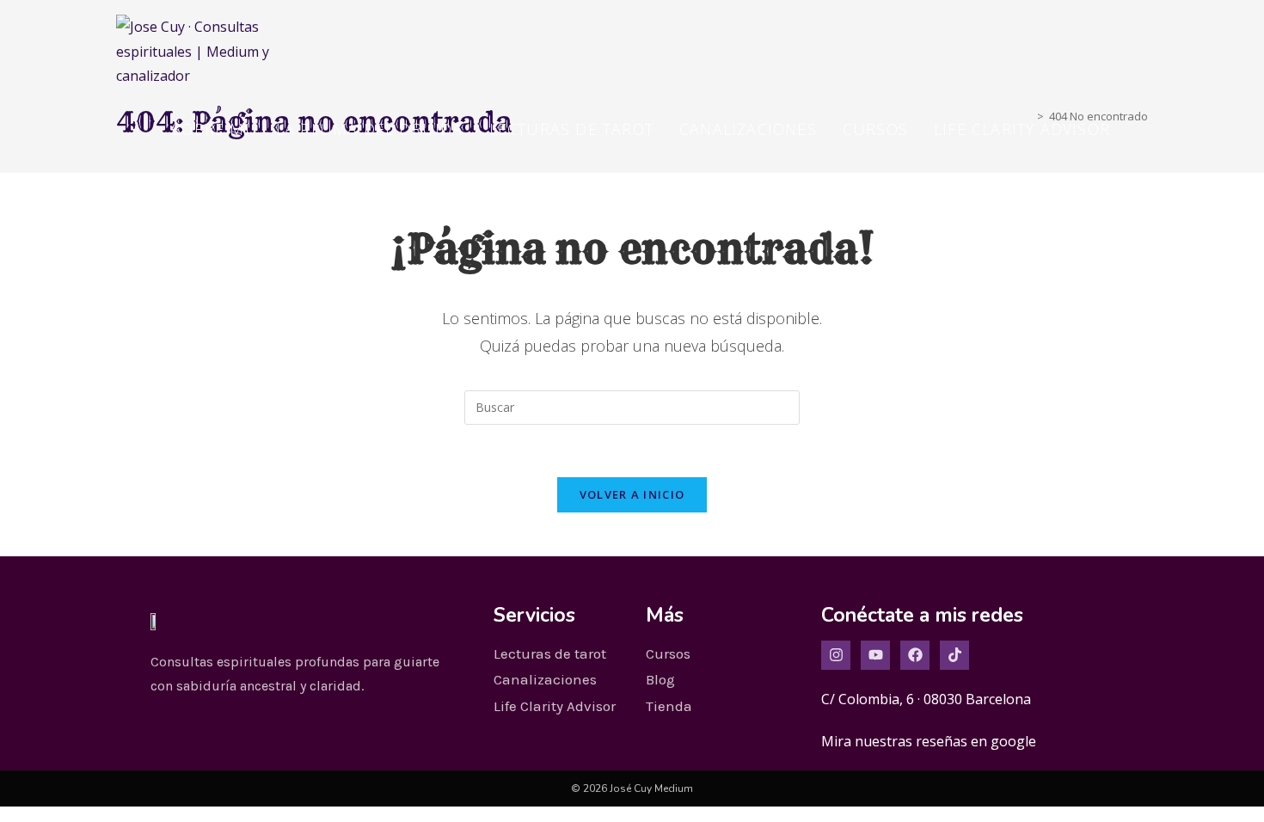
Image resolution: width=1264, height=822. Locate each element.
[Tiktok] (954, 655)
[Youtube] (875, 655)
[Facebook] (915, 655)
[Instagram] (835, 655)
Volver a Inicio (632, 494)
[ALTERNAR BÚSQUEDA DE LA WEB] (1142, 129)
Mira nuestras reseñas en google (928, 741)
